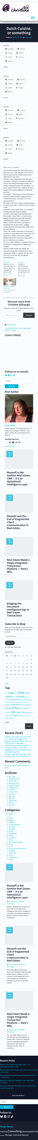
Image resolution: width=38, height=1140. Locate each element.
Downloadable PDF (30, 1131)
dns (31, 700)
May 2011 (12, 803)
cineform (9, 696)
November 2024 (14, 785)
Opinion (11, 831)
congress (27, 697)
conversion (14, 699)
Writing (11, 859)
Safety (25, 708)
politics (18, 704)
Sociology (12, 851)
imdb (20, 702)
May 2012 (12, 798)
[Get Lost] (25, 269)
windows (7, 718)
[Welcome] (10, 269)
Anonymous (8, 765)
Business (11, 820)
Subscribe (29, 315)
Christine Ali (10, 425)
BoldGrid (21, 1095)
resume (22, 708)
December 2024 (14, 783)
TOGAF (6, 716)
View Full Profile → (11, 446)
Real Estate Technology (16, 842)
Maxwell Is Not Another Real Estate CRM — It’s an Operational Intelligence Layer (18, 738)
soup (10, 712)
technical (27, 712)
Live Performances (14, 825)
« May (7, 683)
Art (10, 816)
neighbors (7, 705)
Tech (23, 712)
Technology (12, 853)
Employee (2, 1135)
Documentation (8, 702)
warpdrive (27, 716)
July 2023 (11, 790)
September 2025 (14, 779)
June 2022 (12, 794)
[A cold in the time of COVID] (9, 281)
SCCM (10, 844)
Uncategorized (11, 325)
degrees (28, 700)
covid (20, 700)
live (27, 702)
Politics (11, 835)
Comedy (20, 696)
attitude (16, 693)
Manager (9, 1135)
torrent (10, 716)
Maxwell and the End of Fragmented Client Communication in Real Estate (18, 742)
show (28, 708)
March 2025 (12, 781)
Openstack (12, 829)
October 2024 (13, 788)
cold (15, 697)
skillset (6, 712)
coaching (4, 1131)
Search (7, 722)
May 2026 (12, 777)
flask (17, 702)
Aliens (6, 693)
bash (21, 692)
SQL (13, 712)
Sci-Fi (10, 846)
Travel (14, 715)
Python (15, 708)
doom (14, 702)
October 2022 (13, 792)
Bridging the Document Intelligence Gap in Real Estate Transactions (18, 751)
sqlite (18, 712)
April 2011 (12, 805)
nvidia (12, 704)
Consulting (15, 1131)
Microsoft (12, 827)
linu (22, 702)
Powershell (12, 838)
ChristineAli (28, 37)
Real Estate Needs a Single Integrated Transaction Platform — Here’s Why (16, 746)
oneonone (17, 1135)
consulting (7, 700)
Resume (25, 1135)
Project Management (27, 705)
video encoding (21, 716)
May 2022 (12, 796)
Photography (13, 833)
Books (10, 818)
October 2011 (13, 801)
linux (25, 702)
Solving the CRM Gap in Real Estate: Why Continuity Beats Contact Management (17, 755)
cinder (27, 692)
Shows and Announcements (17, 849)
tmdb (31, 712)
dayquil (24, 700)
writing (11, 718)
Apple (11, 693)
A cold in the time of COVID (9, 287)
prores (8, 708)
